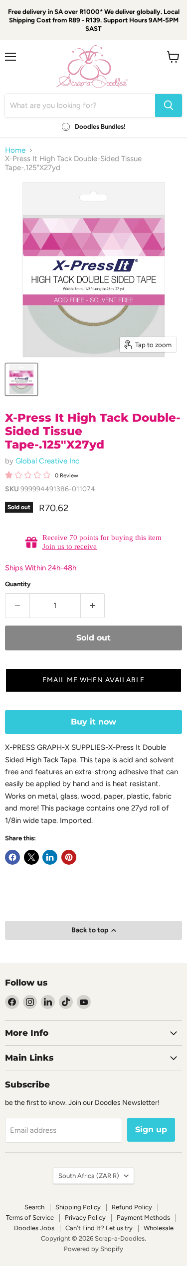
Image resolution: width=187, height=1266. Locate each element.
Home (15, 150)
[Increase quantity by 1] (93, 605)
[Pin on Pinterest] (68, 857)
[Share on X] (31, 857)
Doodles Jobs (34, 1228)
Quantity (18, 584)
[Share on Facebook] (12, 857)
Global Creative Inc (47, 460)
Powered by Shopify (93, 1249)
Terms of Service (30, 1217)
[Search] (168, 105)
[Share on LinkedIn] (49, 857)
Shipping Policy (78, 1207)
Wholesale (159, 1228)
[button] (93, 680)
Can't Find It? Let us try (99, 1228)
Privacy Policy (85, 1217)
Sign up (151, 1129)
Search (34, 1207)
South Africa (88, 1175)
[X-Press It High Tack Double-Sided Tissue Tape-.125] (21, 379)
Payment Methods (143, 1217)
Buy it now (93, 721)
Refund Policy (132, 1207)
